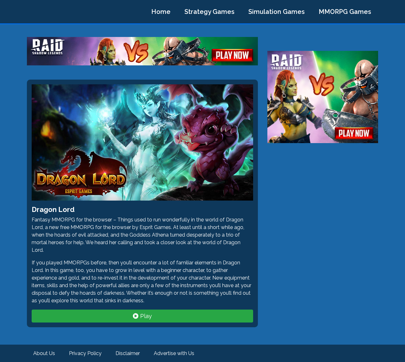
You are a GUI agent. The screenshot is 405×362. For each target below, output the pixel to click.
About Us (44, 353)
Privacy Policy (85, 353)
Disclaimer (127, 353)
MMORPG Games (345, 11)
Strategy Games (209, 11)
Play (145, 316)
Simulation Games (276, 11)
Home (161, 11)
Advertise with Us (174, 353)
